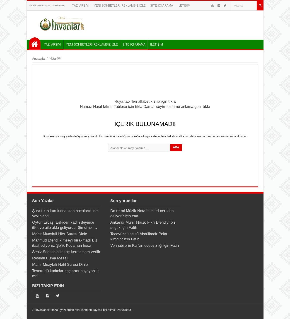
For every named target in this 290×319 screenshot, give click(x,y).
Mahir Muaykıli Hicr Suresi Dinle (59, 234)
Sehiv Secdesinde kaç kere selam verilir (66, 252)
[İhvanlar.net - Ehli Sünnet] (35, 43)
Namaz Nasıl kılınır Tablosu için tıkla (111, 106)
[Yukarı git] (281, 311)
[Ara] (260, 5)
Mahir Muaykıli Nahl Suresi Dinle (60, 264)
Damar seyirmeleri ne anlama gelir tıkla (176, 106)
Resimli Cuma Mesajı (50, 258)
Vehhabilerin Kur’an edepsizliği (136, 245)
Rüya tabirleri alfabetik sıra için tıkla (145, 101)
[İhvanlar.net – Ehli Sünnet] (62, 32)
